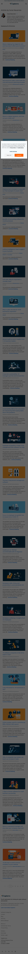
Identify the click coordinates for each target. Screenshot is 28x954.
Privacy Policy (13, 147)
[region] (14, 150)
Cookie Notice (21, 147)
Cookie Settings (13, 151)
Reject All (9, 155)
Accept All (19, 155)
